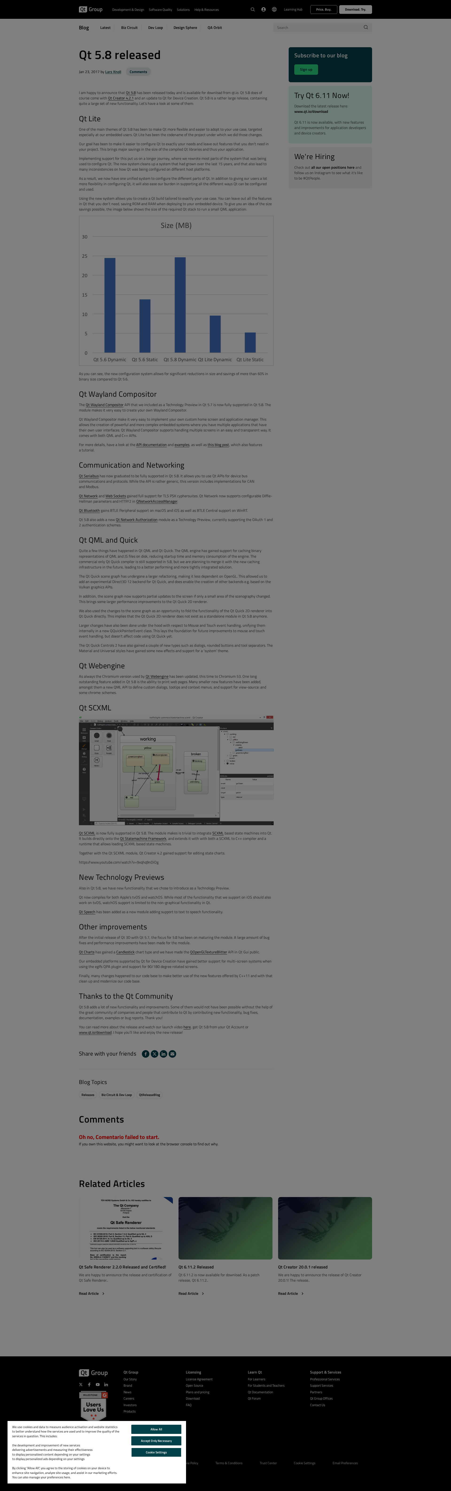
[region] (97, 1452)
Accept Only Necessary (156, 1440)
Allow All (156, 1429)
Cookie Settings (156, 1452)
